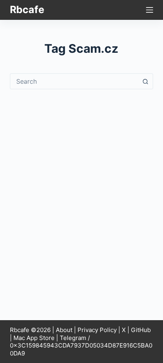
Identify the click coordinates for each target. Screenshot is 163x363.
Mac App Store (34, 338)
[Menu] (149, 9)
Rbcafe (27, 9)
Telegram (73, 338)
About (64, 330)
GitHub (141, 330)
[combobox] (74, 81)
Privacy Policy (97, 330)
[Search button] (145, 81)
